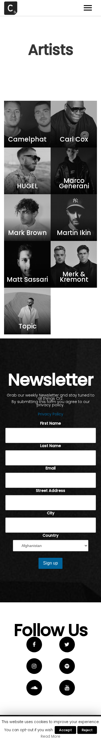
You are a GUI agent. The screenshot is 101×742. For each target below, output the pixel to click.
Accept (65, 730)
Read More (50, 736)
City (50, 513)
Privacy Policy (50, 414)
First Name (50, 423)
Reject (87, 730)
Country (50, 535)
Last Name (50, 445)
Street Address (50, 490)
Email (51, 468)
